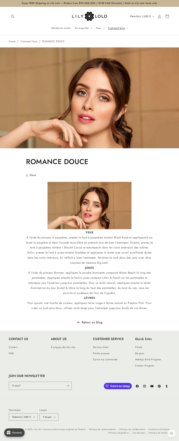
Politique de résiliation (159, 432)
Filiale (138, 347)
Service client (100, 347)
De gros (139, 353)
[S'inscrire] (67, 386)
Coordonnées (139, 432)
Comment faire (28, 41)
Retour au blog (92, 322)
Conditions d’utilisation (159, 429)
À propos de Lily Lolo (63, 347)
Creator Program (144, 365)
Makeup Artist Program (148, 359)
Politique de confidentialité (132, 429)
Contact (13, 347)
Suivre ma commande (105, 359)
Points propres (101, 353)
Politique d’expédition (118, 432)
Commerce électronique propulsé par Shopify (63, 429)
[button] (12, 16)
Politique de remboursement (102, 429)
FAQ (11, 353)
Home (12, 41)
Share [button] (33, 175)
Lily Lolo (38, 429)
